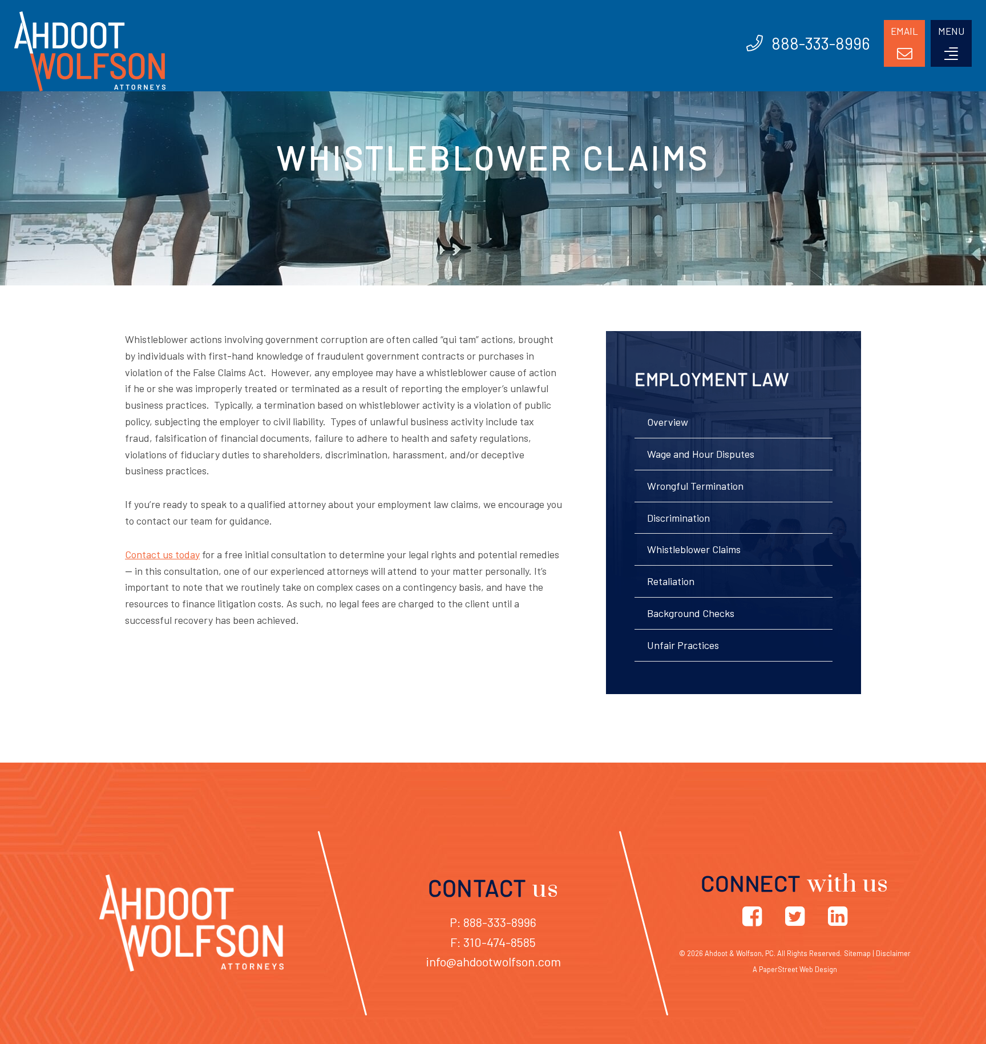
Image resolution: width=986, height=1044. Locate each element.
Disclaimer (893, 953)
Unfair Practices (683, 645)
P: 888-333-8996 (493, 921)
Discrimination (678, 517)
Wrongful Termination (695, 485)
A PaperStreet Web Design (795, 969)
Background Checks (690, 613)
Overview (667, 422)
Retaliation (670, 581)
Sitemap (857, 953)
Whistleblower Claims (694, 549)
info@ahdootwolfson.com (493, 961)
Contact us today (162, 554)
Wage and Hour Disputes (700, 454)
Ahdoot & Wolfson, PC (739, 953)
